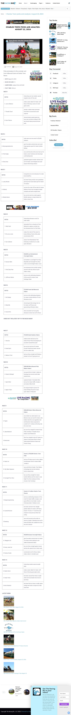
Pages (40, 3)
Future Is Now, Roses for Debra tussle (18, 689)
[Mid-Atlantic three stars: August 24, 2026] (9, 601)
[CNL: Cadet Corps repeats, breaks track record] (9, 615)
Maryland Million (55, 125)
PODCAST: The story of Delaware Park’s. (62, 47)
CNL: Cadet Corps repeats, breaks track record (15, 621)
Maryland (13, 8)
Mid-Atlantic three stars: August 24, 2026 (13, 607)
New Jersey (42, 8)
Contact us (48, 3)
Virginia (29, 8)
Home (20, 3)
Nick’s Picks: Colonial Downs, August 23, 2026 (15, 659)
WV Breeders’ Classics (56, 130)
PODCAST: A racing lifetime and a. (62, 40)
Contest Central (56, 3)
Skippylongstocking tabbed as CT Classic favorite (16, 646)
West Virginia (35, 8)
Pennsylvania (24, 8)
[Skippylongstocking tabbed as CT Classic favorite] (9, 640)
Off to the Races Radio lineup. (61, 33)
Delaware (18, 8)
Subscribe (64, 92)
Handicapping (33, 3)
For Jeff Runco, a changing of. (61, 55)
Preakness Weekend (55, 120)
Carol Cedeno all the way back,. (61, 62)
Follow (64, 73)
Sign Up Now (59, 144)
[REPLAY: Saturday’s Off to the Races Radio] (9, 627)
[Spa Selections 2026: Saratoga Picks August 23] (9, 667)
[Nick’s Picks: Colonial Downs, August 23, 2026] (9, 653)
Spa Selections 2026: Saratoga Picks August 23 (15, 673)
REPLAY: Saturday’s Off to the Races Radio (14, 632)
